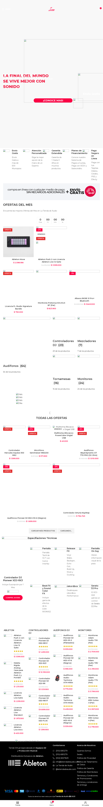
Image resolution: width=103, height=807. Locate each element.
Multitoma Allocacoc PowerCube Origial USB (63, 435)
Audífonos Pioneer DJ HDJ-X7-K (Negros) (68, 659)
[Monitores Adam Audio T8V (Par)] (82, 663)
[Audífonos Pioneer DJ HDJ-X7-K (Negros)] (57, 662)
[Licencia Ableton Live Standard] (8, 713)
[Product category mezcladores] (88, 334)
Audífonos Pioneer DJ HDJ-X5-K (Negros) (68, 719)
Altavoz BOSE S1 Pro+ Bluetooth (84, 299)
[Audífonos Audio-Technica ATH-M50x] (57, 682)
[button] (5, 398)
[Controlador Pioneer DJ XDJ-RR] (33, 684)
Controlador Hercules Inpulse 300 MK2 (14, 452)
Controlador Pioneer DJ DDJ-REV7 (44, 698)
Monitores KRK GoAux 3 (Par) (93, 700)
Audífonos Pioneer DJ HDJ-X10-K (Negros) (26, 518)
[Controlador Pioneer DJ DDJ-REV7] (33, 703)
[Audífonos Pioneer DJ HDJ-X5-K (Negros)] (57, 721)
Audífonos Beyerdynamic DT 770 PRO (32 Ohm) (88, 452)
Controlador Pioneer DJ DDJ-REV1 (44, 640)
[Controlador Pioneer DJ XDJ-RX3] (33, 665)
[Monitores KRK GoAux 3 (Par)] (82, 703)
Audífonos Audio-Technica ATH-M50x (68, 679)
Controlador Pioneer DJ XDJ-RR (44, 681)
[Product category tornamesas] (64, 372)
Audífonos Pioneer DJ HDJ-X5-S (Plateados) (68, 639)
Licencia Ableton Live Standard (18, 711)
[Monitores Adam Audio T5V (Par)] (82, 643)
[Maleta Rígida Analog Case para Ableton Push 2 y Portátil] (8, 675)
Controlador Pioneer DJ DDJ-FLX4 (44, 718)
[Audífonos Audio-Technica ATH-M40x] (57, 702)
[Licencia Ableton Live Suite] (8, 697)
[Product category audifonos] (27, 345)
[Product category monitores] (88, 372)
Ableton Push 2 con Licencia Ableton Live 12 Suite (51, 260)
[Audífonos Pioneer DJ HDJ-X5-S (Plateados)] (57, 642)
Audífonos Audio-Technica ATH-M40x (68, 699)
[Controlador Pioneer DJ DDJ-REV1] (33, 645)
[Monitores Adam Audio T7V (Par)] (82, 683)
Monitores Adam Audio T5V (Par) (93, 639)
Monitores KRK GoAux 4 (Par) (93, 717)
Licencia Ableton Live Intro (18, 727)
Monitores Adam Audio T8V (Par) (93, 661)
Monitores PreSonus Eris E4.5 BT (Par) (51, 304)
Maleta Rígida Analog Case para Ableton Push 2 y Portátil (18, 670)
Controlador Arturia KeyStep (76, 513)
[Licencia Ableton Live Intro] (8, 729)
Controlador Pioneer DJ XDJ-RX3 (44, 660)
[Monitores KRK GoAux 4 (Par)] (82, 721)
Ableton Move (18, 259)
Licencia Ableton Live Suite (18, 695)
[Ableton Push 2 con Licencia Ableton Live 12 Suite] (8, 646)
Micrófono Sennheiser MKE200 (39, 451)
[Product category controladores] (64, 334)
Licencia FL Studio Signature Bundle (18, 307)
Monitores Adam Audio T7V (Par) (93, 679)
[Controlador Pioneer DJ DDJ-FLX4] (33, 723)
